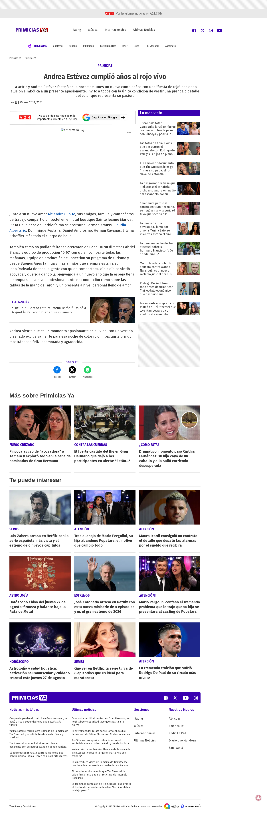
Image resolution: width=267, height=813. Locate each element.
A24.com (174, 718)
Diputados (88, 46)
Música (93, 29)
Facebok (57, 377)
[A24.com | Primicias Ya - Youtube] (219, 30)
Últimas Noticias (144, 29)
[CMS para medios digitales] (191, 806)
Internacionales (115, 29)
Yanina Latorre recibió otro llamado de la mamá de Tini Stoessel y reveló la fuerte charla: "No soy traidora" (38, 734)
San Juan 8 (176, 747)
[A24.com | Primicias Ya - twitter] (202, 30)
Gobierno (58, 46)
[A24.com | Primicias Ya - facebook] (194, 30)
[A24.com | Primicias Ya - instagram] (211, 30)
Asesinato (170, 46)
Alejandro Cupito (61, 214)
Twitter (72, 377)
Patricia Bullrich (108, 46)
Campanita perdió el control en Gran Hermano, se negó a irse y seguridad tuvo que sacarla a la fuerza (38, 722)
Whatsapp (88, 377)
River (125, 46)
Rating (76, 29)
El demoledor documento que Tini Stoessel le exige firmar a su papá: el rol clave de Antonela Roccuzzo (99, 775)
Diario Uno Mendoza (182, 740)
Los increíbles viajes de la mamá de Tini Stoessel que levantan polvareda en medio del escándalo (100, 764)
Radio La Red (177, 733)
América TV (176, 726)
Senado (73, 46)
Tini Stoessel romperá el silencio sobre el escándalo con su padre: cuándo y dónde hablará (37, 745)
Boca (136, 46)
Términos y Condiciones (23, 806)
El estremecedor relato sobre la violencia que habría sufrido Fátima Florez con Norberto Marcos (38, 754)
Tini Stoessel (152, 46)
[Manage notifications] (258, 798)
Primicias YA (15, 58)
